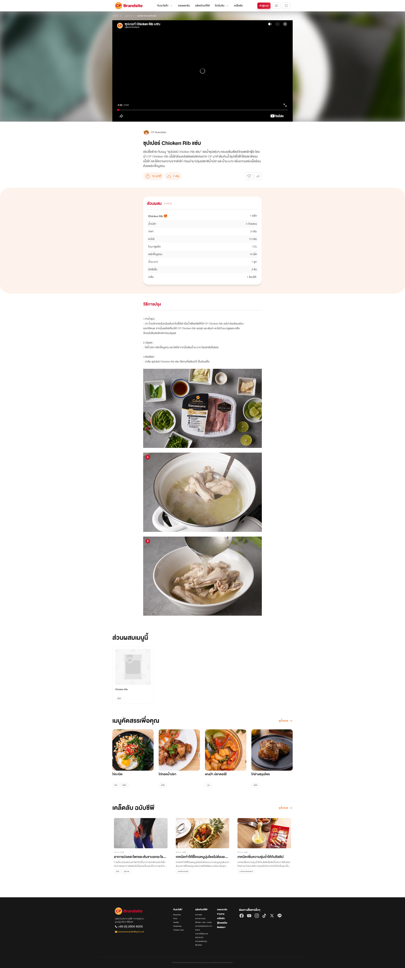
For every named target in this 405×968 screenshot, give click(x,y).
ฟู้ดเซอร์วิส (222, 923)
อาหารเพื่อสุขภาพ (201, 933)
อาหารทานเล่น (200, 918)
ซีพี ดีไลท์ (198, 945)
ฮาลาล (197, 929)
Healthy (176, 922)
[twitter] (271, 915)
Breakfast (177, 914)
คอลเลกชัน (184, 5)
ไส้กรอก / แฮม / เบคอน (203, 922)
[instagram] (256, 915)
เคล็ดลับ (238, 5)
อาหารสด (198, 914)
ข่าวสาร (220, 914)
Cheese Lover (178, 929)
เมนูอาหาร (128, 15)
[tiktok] (264, 915)
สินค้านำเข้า (199, 937)
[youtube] (249, 915)
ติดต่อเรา (221, 927)
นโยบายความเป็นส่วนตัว (211, 962)
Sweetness (177, 926)
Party (175, 918)
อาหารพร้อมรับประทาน (203, 926)
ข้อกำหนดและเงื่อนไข (226, 962)
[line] (279, 915)
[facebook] (241, 915)
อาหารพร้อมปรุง (201, 941)
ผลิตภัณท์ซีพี (202, 5)
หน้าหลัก (115, 15)
